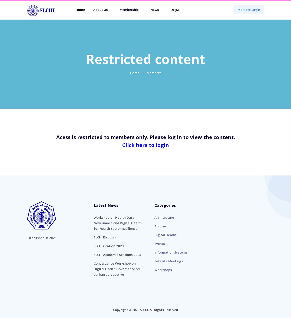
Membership (129, 9)
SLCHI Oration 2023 (109, 246)
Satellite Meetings (168, 261)
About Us (100, 9)
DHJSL (175, 9)
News (154, 9)
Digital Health (165, 235)
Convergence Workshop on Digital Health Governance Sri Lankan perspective (117, 269)
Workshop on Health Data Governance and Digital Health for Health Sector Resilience (118, 223)
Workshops (163, 270)
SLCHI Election (105, 237)
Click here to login (145, 144)
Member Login (249, 9)
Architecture (164, 217)
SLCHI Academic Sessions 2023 (117, 254)
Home (80, 9)
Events (159, 243)
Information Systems (170, 252)
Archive (160, 226)
